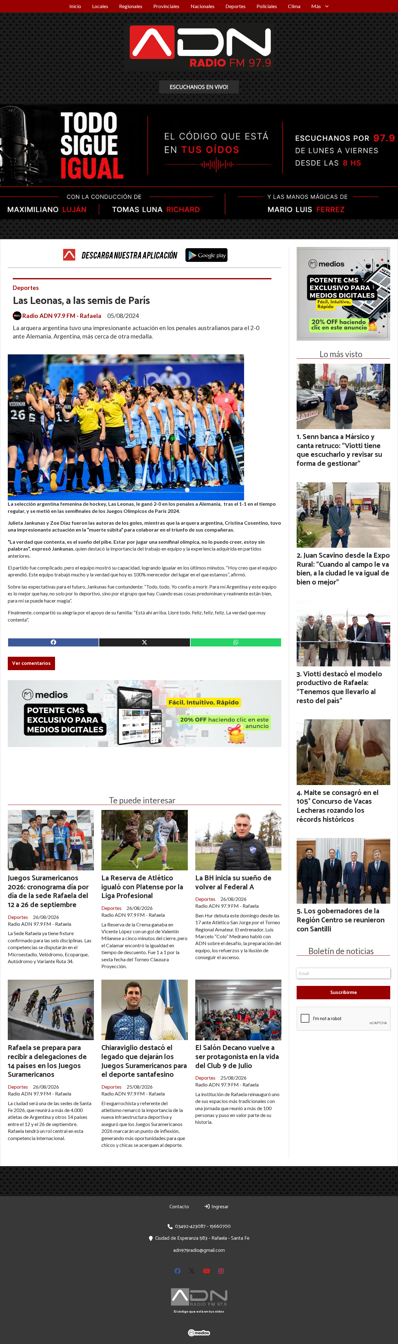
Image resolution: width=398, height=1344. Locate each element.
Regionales (130, 6)
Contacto (179, 1207)
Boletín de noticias (341, 951)
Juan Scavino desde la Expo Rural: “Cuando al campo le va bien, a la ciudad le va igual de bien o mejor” (343, 569)
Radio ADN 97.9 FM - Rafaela (61, 315)
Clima (294, 6)
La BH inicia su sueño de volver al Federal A (233, 883)
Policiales (267, 6)
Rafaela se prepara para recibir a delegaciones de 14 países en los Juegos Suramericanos (47, 1061)
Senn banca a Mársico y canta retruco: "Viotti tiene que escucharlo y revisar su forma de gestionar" (339, 450)
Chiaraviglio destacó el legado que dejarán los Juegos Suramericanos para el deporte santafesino (144, 1061)
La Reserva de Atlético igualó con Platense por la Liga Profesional (142, 887)
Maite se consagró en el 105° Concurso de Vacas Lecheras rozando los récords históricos (338, 806)
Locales (100, 6)
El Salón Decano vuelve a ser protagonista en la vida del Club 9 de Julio (237, 1057)
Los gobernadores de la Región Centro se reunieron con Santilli (341, 920)
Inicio (75, 6)
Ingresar (219, 1207)
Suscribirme (343, 992)
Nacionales (203, 6)
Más (316, 6)
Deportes (235, 6)
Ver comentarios (31, 663)
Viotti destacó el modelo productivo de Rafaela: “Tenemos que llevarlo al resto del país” (339, 688)
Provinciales (166, 6)
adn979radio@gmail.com (199, 1250)
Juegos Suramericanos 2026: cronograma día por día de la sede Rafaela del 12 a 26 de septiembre (48, 892)
